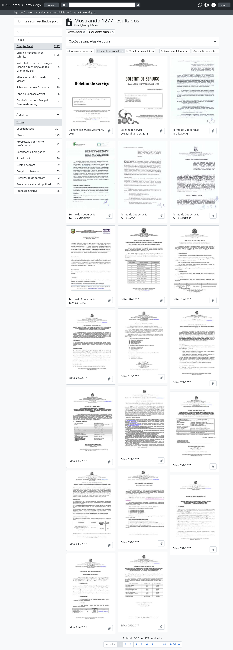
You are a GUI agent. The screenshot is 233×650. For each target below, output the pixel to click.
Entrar (223, 4)
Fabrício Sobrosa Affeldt (38, 94)
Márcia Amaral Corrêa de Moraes (38, 79)
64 (164, 644)
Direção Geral (38, 47)
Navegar (50, 4)
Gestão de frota (38, 165)
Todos (20, 40)
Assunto (22, 114)
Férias (38, 135)
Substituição (38, 159)
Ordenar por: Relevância (174, 50)
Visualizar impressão (81, 50)
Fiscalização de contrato (38, 178)
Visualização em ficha (111, 50)
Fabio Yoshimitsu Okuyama (38, 88)
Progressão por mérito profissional (38, 143)
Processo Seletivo (38, 191)
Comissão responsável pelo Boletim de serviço (38, 102)
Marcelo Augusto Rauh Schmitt (38, 54)
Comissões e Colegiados (38, 152)
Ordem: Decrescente (204, 50)
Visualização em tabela (141, 50)
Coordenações (38, 129)
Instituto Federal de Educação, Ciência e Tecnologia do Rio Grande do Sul (38, 66)
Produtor (23, 32)
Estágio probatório (38, 172)
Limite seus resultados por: (38, 21)
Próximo (175, 644)
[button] (199, 5)
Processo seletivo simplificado (38, 185)
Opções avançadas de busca (89, 41)
